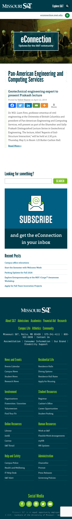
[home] (23, 6)
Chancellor (43, 463)
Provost (41, 467)
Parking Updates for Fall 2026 (18, 272)
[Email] (36, 105)
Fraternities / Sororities (15, 403)
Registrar (42, 398)
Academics (36, 320)
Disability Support (36, 344)
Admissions (23, 320)
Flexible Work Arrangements (51, 435)
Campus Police (11, 463)
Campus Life (24, 328)
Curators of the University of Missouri (34, 515)
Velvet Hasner (24, 99)
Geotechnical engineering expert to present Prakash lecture (33, 93)
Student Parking (45, 413)
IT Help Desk (11, 473)
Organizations (11, 398)
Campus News (11, 371)
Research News (12, 381)
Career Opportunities (48, 408)
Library (8, 430)
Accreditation (12, 341)
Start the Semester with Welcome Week (23, 267)
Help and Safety (12, 456)
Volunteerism (11, 408)
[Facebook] (12, 105)
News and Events (13, 359)
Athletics (36, 328)
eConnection (36, 39)
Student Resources (47, 391)
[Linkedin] (28, 105)
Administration (45, 456)
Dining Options (45, 371)
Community (48, 328)
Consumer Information (37, 341)
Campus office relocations (17, 262)
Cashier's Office (45, 403)
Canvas (8, 440)
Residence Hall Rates (48, 376)
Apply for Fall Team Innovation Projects (23, 286)
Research (61, 320)
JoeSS (7, 435)
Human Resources (47, 424)
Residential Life (46, 359)
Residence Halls (45, 366)
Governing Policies (47, 478)
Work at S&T (44, 430)
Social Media (36, 496)
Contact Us (43, 337)
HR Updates (43, 445)
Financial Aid (49, 320)
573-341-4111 (52, 334)
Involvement (11, 391)
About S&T (11, 320)
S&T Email (9, 445)
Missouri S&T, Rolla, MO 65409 (22, 334)
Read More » (14, 145)
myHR (41, 440)
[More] (44, 105)
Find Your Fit (11, 413)
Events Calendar (12, 366)
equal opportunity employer (46, 512)
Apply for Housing (46, 381)
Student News (11, 376)
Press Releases (45, 473)
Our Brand (60, 341)
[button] (67, 6)
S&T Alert (9, 478)
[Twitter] (20, 105)
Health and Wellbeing (15, 467)
